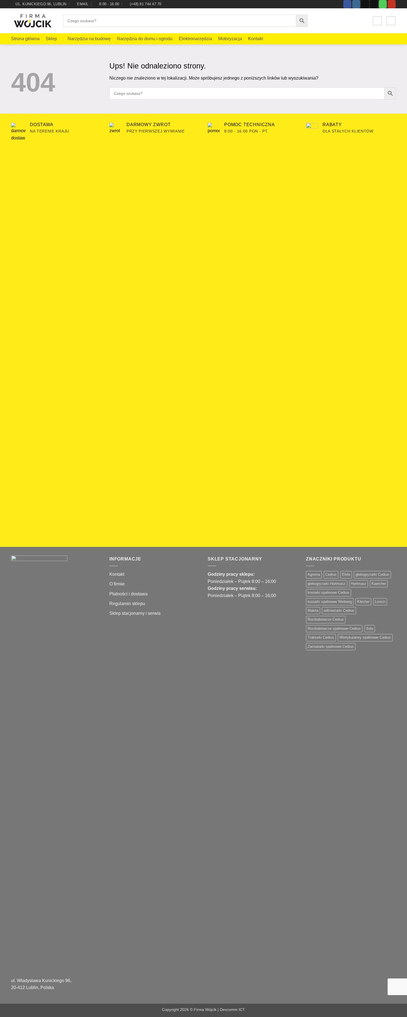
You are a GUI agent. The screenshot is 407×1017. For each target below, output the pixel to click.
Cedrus (331, 574)
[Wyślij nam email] (374, 4)
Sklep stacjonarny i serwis (135, 613)
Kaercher (379, 584)
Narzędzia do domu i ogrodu (144, 38)
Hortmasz (358, 584)
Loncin (380, 602)
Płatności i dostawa (128, 594)
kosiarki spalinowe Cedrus (328, 592)
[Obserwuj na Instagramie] (356, 4)
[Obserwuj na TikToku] (365, 4)
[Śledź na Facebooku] (347, 4)
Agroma (314, 574)
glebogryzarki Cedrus (372, 574)
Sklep (51, 38)
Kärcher (363, 602)
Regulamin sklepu (127, 603)
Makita (313, 610)
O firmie (117, 584)
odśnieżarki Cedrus (339, 610)
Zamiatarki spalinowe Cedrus (331, 646)
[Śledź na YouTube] (392, 4)
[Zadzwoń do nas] (383, 4)
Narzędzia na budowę (89, 38)
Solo (369, 628)
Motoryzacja (230, 38)
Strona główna (25, 38)
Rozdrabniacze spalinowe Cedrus (334, 628)
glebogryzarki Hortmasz (327, 584)
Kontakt (255, 38)
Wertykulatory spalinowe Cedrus (365, 637)
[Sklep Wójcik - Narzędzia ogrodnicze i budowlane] (33, 21)
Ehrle (346, 574)
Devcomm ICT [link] (232, 1009)
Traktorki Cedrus (321, 637)
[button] (377, 20)
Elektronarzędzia (195, 38)
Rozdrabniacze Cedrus (326, 619)
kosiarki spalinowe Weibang (330, 602)
